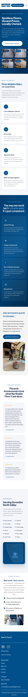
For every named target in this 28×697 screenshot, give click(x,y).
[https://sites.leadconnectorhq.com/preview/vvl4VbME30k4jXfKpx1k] (5, 5)
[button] (26, 5)
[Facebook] (3, 647)
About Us (3, 666)
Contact (3, 672)
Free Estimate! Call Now (12, 43)
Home (3, 663)
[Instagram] (8, 647)
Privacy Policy (5, 651)
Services (3, 669)
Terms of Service (6, 655)
